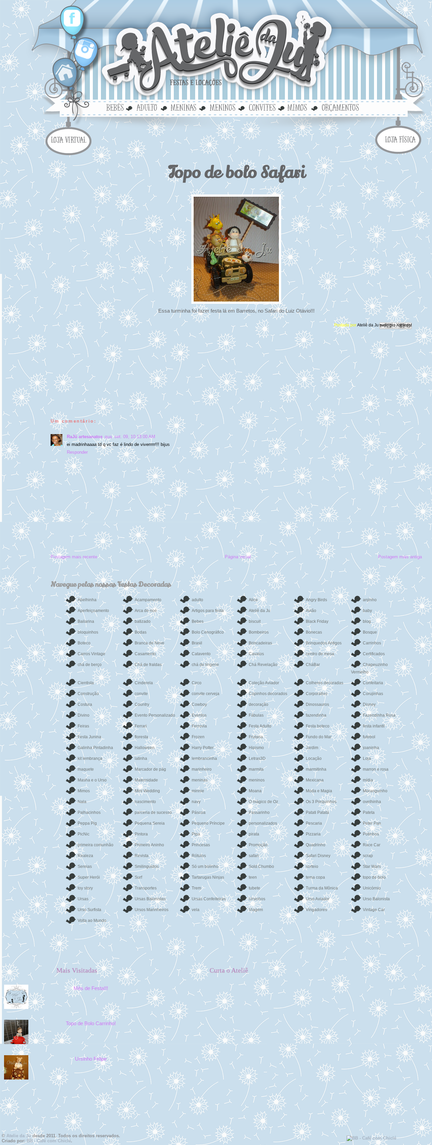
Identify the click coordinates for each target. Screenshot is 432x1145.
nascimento (145, 801)
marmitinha (316, 769)
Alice (253, 599)
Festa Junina (89, 737)
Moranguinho (375, 791)
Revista (141, 855)
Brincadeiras (260, 643)
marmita (256, 769)
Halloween (145, 747)
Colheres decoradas (324, 683)
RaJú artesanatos (85, 436)
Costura (85, 704)
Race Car (371, 845)
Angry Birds (316, 599)
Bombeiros (259, 632)
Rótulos (199, 855)
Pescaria (314, 823)
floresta (141, 737)
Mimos (84, 791)
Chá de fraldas (148, 664)
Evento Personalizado (155, 715)
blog (367, 621)
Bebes (198, 621)
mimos (299, 107)
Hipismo (256, 747)
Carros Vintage (91, 653)
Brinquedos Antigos (324, 643)
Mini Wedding (147, 791)
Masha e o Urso (92, 780)
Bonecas (314, 632)
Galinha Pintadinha (95, 747)
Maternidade (146, 780)
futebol (369, 737)
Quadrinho (315, 845)
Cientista (86, 683)
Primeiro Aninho (149, 845)
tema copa (315, 877)
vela (195, 909)
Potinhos (371, 834)
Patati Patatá (317, 812)
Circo (196, 683)
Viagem (256, 909)
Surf (138, 877)
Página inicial (238, 556)
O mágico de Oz (263, 801)
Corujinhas (373, 693)
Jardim (312, 747)
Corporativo (316, 693)
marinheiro (202, 769)
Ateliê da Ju (368, 325)
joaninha (371, 747)
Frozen (198, 737)
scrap (368, 855)
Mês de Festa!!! (91, 988)
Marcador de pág (150, 769)
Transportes (146, 888)
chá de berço (90, 664)
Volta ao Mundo (92, 920)
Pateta (369, 812)
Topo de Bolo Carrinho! (91, 1023)
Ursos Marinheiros (151, 909)
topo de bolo (374, 877)
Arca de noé (146, 610)
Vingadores (316, 909)
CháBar (313, 664)
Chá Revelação (263, 664)
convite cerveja (205, 693)
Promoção (258, 845)
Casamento (145, 653)
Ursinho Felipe (91, 1059)
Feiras (83, 726)
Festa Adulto (260, 726)
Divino (83, 715)
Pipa (196, 834)
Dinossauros (317, 704)
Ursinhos (257, 899)
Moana (255, 791)
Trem (196, 888)
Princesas (201, 845)
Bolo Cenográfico (208, 632)
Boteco (84, 643)
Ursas (83, 899)
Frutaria (256, 737)
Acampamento (148, 599)
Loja (367, 758)
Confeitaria (373, 683)
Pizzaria (313, 834)
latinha (141, 758)
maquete (86, 769)
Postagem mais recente (74, 556)
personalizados (263, 823)
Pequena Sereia (150, 823)
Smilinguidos (147, 866)
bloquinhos (88, 632)
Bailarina (86, 621)
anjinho (370, 599)
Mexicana (315, 780)
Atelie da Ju (18, 1135)
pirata (254, 834)
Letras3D (257, 758)
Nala (82, 801)
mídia (368, 780)
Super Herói (89, 877)
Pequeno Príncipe (208, 823)
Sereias (85, 866)
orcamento (338, 107)
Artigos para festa (208, 610)
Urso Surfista (89, 909)
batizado (143, 621)
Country (142, 704)
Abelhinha (87, 599)
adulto (147, 107)
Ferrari (141, 726)
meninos (222, 107)
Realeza (85, 855)
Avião (311, 610)
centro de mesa (320, 653)
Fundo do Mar (318, 737)
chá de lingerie (205, 664)
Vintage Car (374, 909)
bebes (116, 107)
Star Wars (372, 866)
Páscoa (199, 812)
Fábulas (256, 715)
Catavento (201, 653)
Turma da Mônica (322, 888)
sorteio (312, 866)
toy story (85, 888)
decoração (258, 704)
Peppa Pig (87, 823)
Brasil (197, 643)
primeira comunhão (95, 845)
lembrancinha (204, 758)
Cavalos (256, 653)
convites (261, 107)
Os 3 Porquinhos (321, 801)
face (72, 19)
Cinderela (144, 683)
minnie (198, 791)
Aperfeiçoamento (93, 610)
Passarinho (259, 812)
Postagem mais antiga (400, 556)
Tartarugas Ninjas (208, 877)
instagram (83, 49)
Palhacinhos (89, 812)
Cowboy (199, 704)
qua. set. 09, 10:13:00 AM (130, 436)
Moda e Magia (319, 791)
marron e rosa (375, 769)
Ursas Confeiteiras (209, 899)
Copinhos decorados (268, 693)
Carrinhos (372, 643)
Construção (88, 693)
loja (70, 139)
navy (196, 801)
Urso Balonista (376, 899)
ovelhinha (372, 801)
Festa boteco (317, 726)
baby (367, 610)
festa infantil (374, 726)
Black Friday (317, 621)
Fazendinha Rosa (379, 715)
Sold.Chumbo (261, 866)
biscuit (255, 621)
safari (254, 855)
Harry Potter (203, 747)
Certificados (374, 653)
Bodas (140, 632)
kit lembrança (90, 758)
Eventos (199, 715)
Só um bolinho (205, 866)
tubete (254, 888)
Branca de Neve (149, 643)
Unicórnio (372, 888)
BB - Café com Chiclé (49, 1140)
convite (141, 693)
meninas (182, 107)
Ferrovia (199, 726)
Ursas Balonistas (150, 899)
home (66, 73)
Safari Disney (318, 855)
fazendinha (316, 715)
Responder (77, 452)
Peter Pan (372, 823)
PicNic (83, 834)
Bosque (370, 632)
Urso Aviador (317, 899)
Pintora (141, 834)
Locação (314, 758)
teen (253, 877)
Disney (369, 704)
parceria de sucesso (153, 812)
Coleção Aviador (264, 683)
